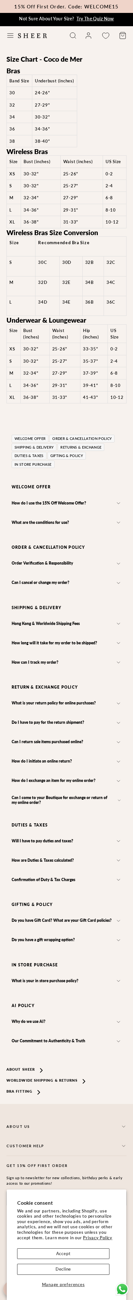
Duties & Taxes (29, 455)
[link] (88, 35)
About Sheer (20, 1069)
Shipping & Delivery (34, 447)
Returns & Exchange (80, 447)
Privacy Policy (97, 1237)
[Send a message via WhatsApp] (122, 1289)
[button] (10, 35)
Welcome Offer (30, 438)
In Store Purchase (33, 464)
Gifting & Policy (66, 455)
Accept (63, 1253)
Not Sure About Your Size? (66, 18)
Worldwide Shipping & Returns (41, 1080)
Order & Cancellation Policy (82, 438)
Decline (63, 1269)
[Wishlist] (105, 35)
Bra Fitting (19, 1091)
